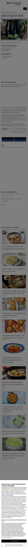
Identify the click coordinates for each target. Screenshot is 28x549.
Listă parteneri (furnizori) (6, 537)
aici (17, 508)
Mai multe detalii (9, 495)
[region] (14, 514)
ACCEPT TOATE (14, 541)
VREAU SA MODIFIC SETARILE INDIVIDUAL (14, 545)
